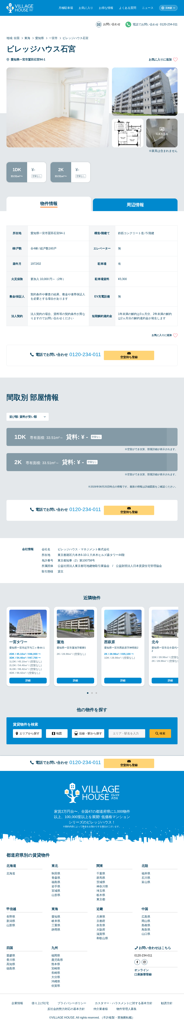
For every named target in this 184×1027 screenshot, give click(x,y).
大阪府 (100, 929)
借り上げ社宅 (40, 1003)
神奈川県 (102, 886)
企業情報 (17, 1003)
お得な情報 (106, 7)
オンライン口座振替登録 (143, 972)
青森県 (56, 877)
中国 (145, 909)
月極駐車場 (66, 7)
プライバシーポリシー (72, 1003)
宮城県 (56, 890)
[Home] (92, 792)
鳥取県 (146, 929)
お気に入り (86, 7)
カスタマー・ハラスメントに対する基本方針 (123, 1003)
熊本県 (55, 964)
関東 (99, 866)
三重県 (56, 925)
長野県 (10, 916)
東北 (55, 866)
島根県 (146, 925)
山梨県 (10, 925)
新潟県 (10, 920)
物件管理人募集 (126, 1008)
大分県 (55, 977)
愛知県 (56, 916)
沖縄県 (55, 981)
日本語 (168, 8)
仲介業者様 (100, 1008)
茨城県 (100, 882)
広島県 (146, 916)
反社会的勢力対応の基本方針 (66, 1008)
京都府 (100, 920)
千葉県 (100, 873)
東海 (55, 909)
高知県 (10, 964)
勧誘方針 (166, 1003)
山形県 (56, 895)
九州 (54, 948)
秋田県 (56, 873)
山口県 (146, 933)
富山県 (146, 882)
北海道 (11, 866)
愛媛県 (10, 955)
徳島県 (10, 968)
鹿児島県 (57, 959)
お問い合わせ (111, 24)
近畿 (99, 909)
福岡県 (55, 955)
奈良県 (100, 925)
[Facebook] (137, 962)
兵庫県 (100, 916)
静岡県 (56, 929)
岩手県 (56, 886)
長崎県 (55, 972)
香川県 (10, 959)
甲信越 (11, 909)
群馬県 (100, 877)
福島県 (56, 882)
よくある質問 (127, 7)
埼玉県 (100, 890)
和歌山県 (102, 938)
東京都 (100, 899)
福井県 (146, 873)
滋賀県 (100, 933)
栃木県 (100, 895)
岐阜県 (56, 920)
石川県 (146, 877)
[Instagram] (144, 962)
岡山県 (146, 920)
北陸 (145, 866)
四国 (9, 948)
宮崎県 (55, 968)
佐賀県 (55, 985)
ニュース (147, 7)
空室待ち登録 (129, 357)
